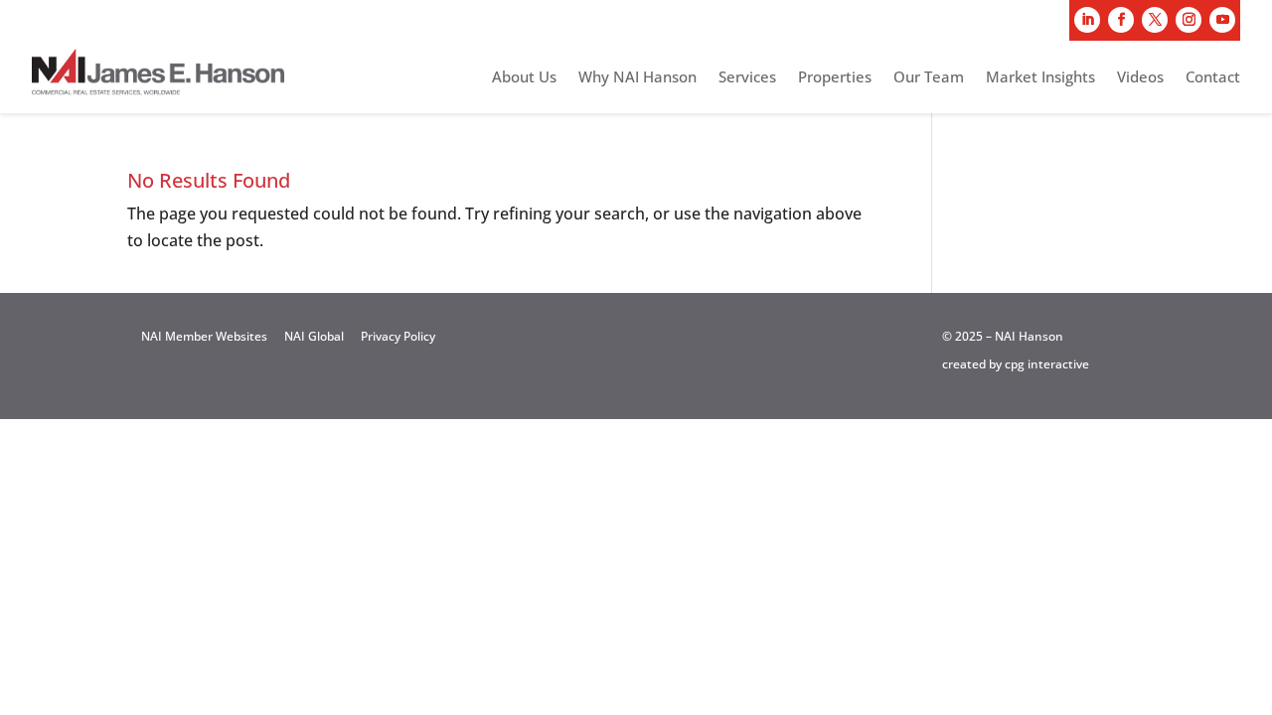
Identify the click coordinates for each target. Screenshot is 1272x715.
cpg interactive (1047, 364)
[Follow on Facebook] (1121, 20)
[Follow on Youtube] (1222, 20)
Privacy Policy (398, 336)
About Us (524, 78)
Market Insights (1040, 78)
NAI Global (314, 336)
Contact (1213, 78)
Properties (835, 78)
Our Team (928, 78)
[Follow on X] (1155, 20)
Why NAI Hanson (637, 78)
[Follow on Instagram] (1188, 20)
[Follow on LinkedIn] (1087, 20)
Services (747, 78)
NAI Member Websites (204, 336)
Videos (1140, 78)
